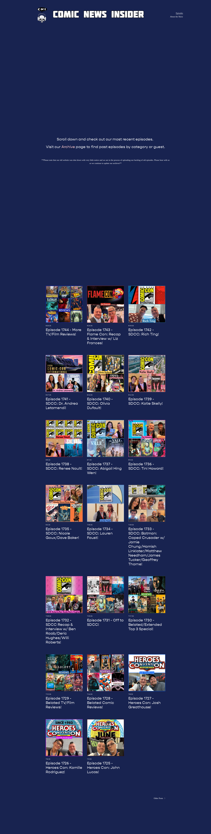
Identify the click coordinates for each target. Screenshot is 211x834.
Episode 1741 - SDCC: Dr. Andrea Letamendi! (62, 403)
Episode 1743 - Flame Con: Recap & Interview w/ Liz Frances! (104, 336)
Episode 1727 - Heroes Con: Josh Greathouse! (144, 702)
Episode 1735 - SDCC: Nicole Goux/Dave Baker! (62, 533)
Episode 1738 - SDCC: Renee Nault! (64, 466)
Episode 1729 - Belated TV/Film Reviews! (60, 702)
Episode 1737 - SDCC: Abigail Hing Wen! (104, 468)
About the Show (176, 17)
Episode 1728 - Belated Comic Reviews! (100, 702)
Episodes (179, 13)
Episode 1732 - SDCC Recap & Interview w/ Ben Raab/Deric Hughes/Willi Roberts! (61, 631)
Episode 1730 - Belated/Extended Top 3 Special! (145, 624)
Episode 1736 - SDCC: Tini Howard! (145, 466)
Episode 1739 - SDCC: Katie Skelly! (145, 401)
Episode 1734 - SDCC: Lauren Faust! (100, 533)
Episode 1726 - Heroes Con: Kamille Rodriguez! (64, 767)
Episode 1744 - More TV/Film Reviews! (63, 332)
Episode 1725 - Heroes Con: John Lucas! (103, 767)
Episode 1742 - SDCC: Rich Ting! (143, 332)
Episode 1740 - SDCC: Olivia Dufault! (100, 403)
